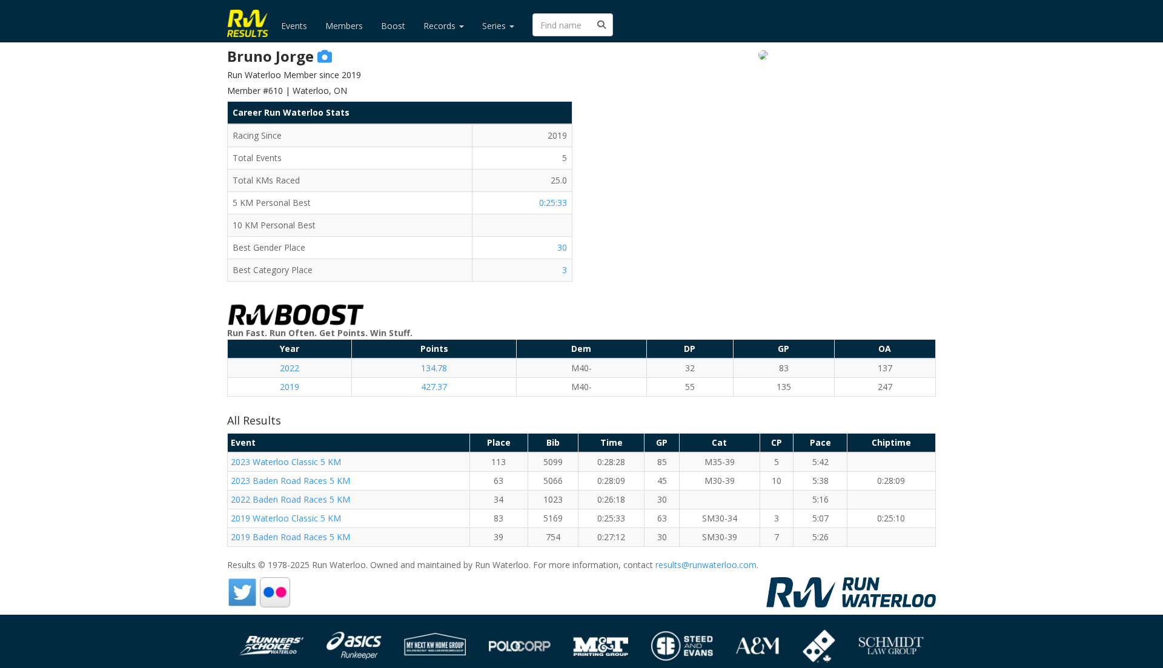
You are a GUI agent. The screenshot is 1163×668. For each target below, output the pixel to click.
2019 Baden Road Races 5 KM (290, 537)
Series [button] (495, 25)
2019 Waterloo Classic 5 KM (286, 518)
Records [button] (440, 25)
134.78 (434, 368)
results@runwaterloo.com (706, 564)
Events (294, 25)
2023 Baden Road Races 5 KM (290, 480)
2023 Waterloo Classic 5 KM (286, 462)
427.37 (434, 386)
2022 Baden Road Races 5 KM (290, 499)
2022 (289, 368)
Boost (393, 25)
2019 (289, 386)
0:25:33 (553, 202)
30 (562, 247)
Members (344, 25)
